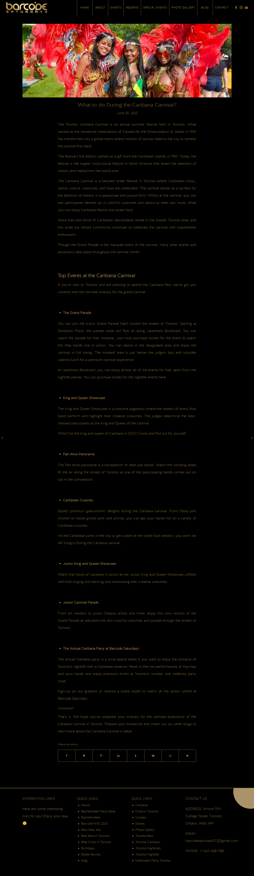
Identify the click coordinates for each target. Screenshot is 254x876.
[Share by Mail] (187, 756)
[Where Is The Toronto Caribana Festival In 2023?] (251, 438)
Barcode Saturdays (72, 698)
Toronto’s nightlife (72, 666)
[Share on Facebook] (66, 756)
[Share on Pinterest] (101, 756)
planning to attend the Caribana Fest (141, 285)
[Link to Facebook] (236, 7)
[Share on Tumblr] (135, 756)
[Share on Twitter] (84, 756)
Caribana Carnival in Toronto (80, 724)
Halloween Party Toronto (153, 861)
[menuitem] (84, 8)
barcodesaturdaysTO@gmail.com (212, 841)
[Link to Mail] (246, 7)
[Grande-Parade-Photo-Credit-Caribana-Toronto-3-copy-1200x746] (127, 60)
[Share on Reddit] (170, 756)
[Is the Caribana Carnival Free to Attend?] (2, 438)
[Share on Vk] (153, 756)
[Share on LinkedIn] (118, 756)
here (162, 377)
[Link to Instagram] (241, 7)
